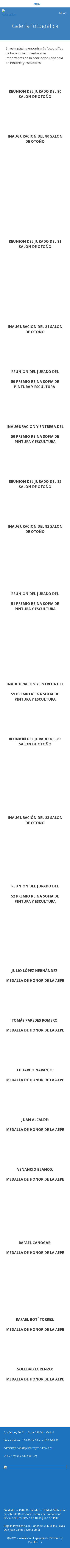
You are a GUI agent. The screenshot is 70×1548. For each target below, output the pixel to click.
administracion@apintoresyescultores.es (28, 1448)
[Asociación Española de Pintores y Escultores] (10, 13)
